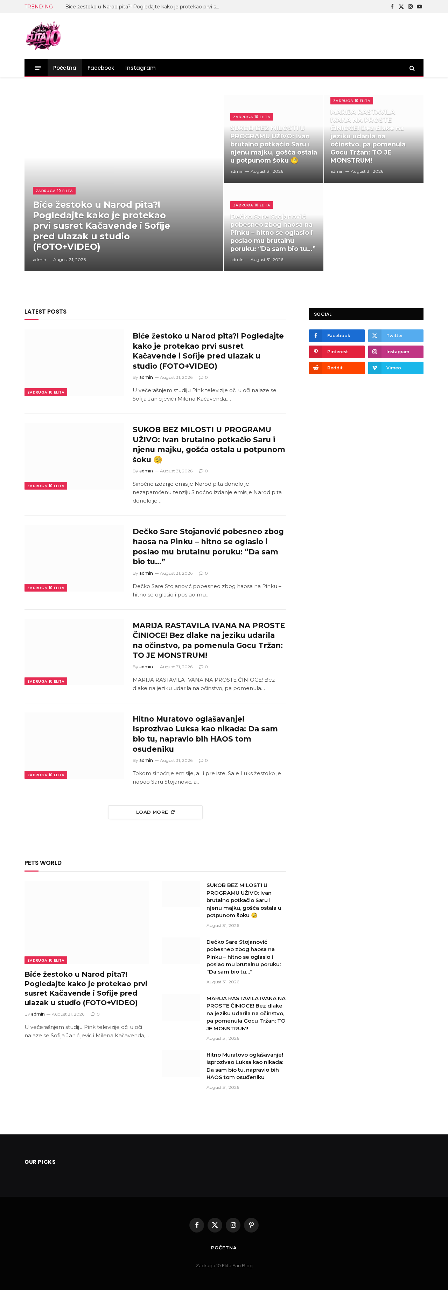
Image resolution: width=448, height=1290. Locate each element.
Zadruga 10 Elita (54, 190)
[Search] (411, 68)
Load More (152, 812)
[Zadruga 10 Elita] (43, 36)
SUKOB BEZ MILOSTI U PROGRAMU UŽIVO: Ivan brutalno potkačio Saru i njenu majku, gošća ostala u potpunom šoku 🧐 (273, 144)
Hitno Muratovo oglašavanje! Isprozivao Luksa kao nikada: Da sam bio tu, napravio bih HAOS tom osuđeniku (205, 734)
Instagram (140, 67)
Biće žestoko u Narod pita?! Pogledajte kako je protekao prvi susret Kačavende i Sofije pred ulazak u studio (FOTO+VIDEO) (144, 7)
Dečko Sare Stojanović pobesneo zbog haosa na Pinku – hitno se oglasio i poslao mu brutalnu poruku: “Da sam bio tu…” (273, 233)
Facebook (101, 67)
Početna (64, 67)
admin (39, 259)
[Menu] (38, 68)
